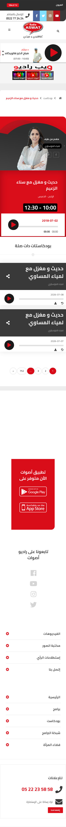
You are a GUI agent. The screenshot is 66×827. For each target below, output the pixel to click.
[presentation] (2, 51)
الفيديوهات (51, 634)
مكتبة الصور (51, 645)
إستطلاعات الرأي (48, 657)
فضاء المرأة (51, 745)
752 (22, 371)
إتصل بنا (54, 669)
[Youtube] (56, 16)
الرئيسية (54, 697)
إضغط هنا (55, 810)
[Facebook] (36, 16)
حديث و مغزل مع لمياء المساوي (44, 272)
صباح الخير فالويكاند (17, 53)
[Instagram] (50, 16)
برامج (56, 709)
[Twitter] (43, 16)
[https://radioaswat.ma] (60, 98)
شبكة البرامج (51, 733)
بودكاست (47, 98)
